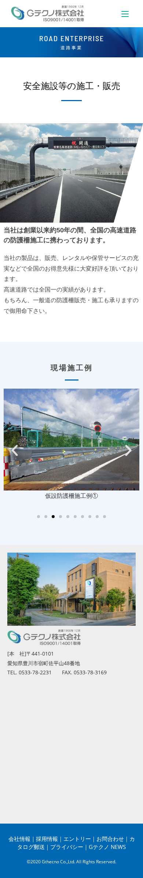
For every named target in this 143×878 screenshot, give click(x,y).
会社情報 (19, 838)
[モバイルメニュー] (125, 13)
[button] (14, 450)
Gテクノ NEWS (107, 846)
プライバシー (66, 846)
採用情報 (47, 838)
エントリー (77, 838)
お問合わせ (110, 838)
